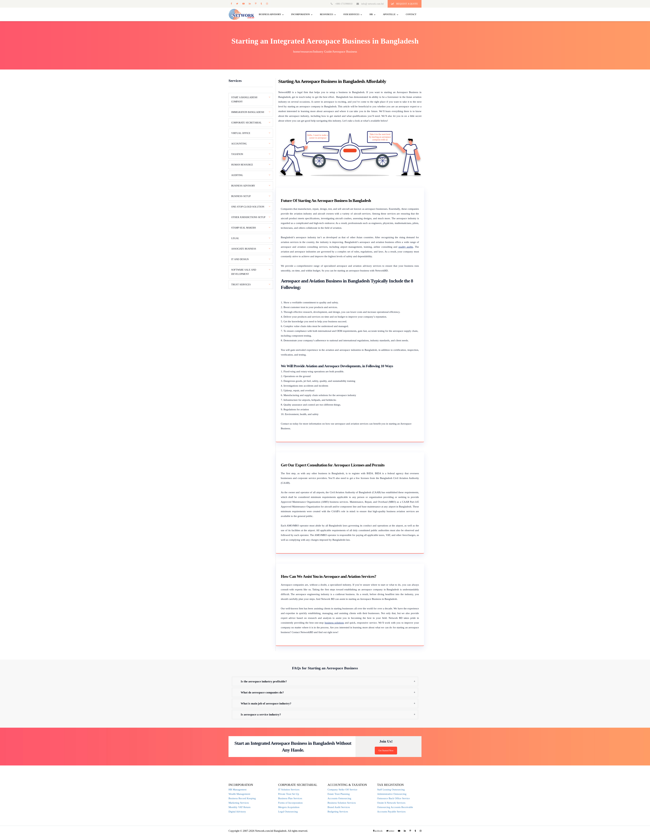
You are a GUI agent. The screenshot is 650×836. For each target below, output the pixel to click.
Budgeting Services (338, 811)
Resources (326, 14)
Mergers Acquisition (288, 807)
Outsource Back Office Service (393, 798)
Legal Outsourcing (288, 811)
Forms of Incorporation (290, 802)
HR (371, 14)
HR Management (237, 789)
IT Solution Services (288, 789)
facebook (231, 3)
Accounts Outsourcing (339, 798)
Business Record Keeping (242, 798)
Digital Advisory (237, 811)
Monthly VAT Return (240, 807)
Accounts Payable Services (391, 811)
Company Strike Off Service (342, 789)
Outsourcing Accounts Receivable (395, 807)
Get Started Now (385, 750)
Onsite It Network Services (391, 802)
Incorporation (300, 14)
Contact (411, 14)
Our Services (351, 14)
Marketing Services (239, 802)
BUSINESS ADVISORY (270, 14)
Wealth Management (239, 794)
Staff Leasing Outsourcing (391, 789)
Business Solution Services (342, 802)
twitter (237, 3)
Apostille (389, 14)
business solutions (334, 622)
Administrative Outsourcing (391, 794)
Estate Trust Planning (339, 794)
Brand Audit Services (339, 807)
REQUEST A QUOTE (407, 4)
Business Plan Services (290, 798)
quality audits (405, 246)
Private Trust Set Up (288, 794)
